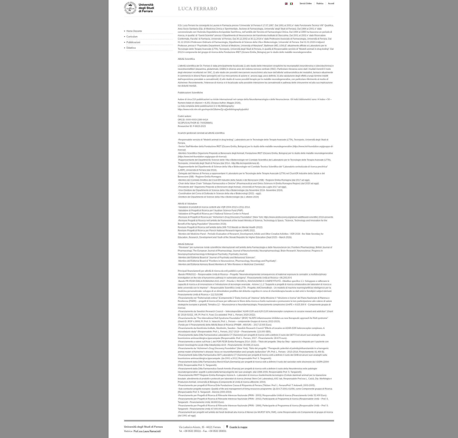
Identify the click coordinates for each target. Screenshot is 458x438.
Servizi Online (306, 3)
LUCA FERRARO (198, 8)
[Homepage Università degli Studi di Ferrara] (151, 8)
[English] (286, 3)
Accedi (331, 3)
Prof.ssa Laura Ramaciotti (147, 431)
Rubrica (319, 3)
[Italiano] (291, 3)
